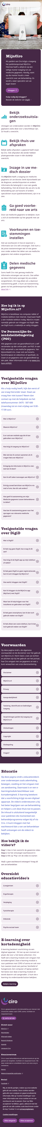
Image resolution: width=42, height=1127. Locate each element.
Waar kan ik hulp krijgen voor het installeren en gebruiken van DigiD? (16, 602)
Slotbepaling (8, 745)
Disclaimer (7, 672)
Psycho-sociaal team (11, 927)
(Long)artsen (8, 886)
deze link (4, 289)
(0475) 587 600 (10, 1018)
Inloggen (11, 90)
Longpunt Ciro (6, 1048)
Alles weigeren (10, 1121)
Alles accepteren (26, 1121)
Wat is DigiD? (8, 540)
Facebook (4, 1083)
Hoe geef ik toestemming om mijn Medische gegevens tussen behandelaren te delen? (18, 499)
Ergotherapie (8, 894)
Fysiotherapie (8, 911)
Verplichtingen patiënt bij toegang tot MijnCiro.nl (17, 718)
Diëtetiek (6, 919)
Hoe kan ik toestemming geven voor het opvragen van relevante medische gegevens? (18, 513)
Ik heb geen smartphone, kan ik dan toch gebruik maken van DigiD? (18, 614)
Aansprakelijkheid (10, 697)
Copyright (7, 736)
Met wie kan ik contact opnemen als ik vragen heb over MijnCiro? (17, 456)
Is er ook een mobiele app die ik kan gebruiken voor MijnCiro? (16, 436)
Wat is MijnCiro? (9, 419)
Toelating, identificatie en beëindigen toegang (17, 707)
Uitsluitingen (8, 728)
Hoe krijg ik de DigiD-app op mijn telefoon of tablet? (19, 561)
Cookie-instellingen (10, 1114)
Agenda (3, 1044)
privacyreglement (27, 1109)
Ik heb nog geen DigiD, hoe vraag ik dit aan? (18, 550)
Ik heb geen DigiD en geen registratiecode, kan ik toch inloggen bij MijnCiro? (19, 572)
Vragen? (6, 753)
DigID (27, 100)
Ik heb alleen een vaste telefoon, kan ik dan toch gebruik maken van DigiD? (19, 625)
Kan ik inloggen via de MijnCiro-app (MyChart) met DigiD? (16, 591)
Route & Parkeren (7, 1040)
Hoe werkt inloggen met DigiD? (15, 582)
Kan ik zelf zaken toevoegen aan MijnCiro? (19, 477)
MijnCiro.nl (7, 681)
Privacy (6, 689)
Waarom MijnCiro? (10, 427)
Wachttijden (5, 1033)
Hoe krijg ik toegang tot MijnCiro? (16, 447)
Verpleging (7, 902)
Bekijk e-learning (9, 984)
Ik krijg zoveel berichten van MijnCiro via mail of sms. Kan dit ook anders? (18, 486)
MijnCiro (4, 1029)
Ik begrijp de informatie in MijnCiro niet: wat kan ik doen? (18, 467)
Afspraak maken (6, 1036)
